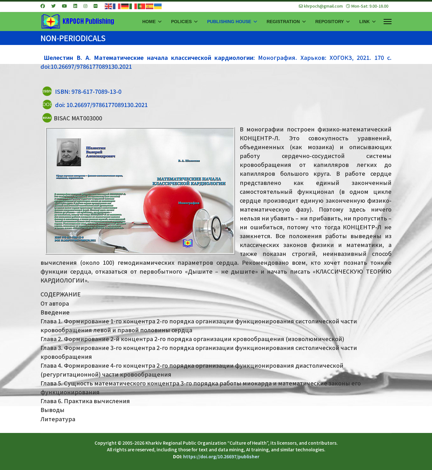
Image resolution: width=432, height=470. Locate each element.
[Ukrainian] (158, 6)
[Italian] (133, 6)
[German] (125, 6)
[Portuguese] (142, 6)
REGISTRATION (283, 21)
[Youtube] (64, 6)
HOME (149, 21)
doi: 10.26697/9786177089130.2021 (101, 104)
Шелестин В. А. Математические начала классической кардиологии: (149, 57)
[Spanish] (150, 6)
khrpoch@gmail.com (323, 6)
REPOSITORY (329, 21)
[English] (109, 6)
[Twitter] (53, 6)
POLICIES (181, 21)
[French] (117, 6)
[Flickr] (95, 6)
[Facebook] (42, 6)
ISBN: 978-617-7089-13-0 (88, 91)
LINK (364, 21)
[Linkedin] (75, 6)
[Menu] (388, 21)
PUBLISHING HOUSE (229, 21)
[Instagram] (85, 6)
